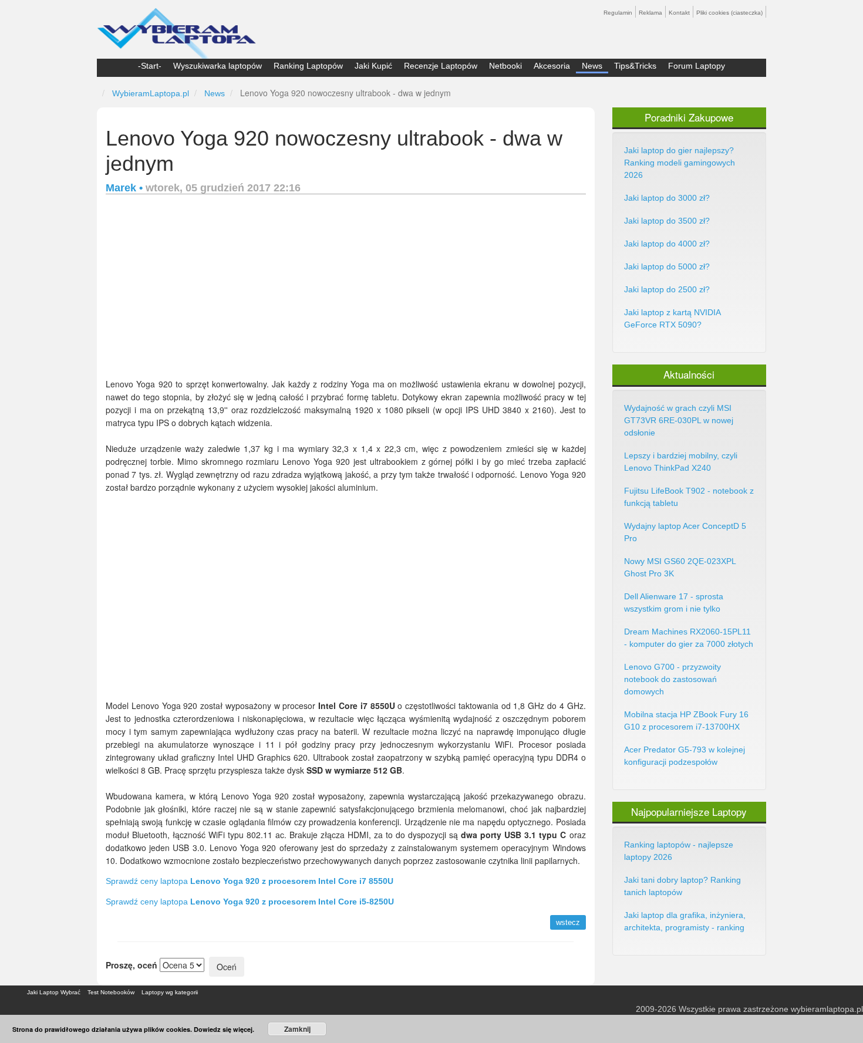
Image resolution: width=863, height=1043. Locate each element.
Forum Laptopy (696, 65)
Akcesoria (552, 65)
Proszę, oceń (131, 965)
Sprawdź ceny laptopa (249, 881)
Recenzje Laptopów (440, 65)
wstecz (568, 922)
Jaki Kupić (373, 65)
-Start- (149, 65)
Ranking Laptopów (308, 65)
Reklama (650, 12)
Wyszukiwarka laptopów (217, 65)
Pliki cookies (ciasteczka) (729, 12)
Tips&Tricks (635, 65)
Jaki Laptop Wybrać (53, 992)
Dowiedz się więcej (223, 1029)
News (592, 65)
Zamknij (297, 1029)
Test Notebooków (110, 992)
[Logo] (176, 28)
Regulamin (618, 12)
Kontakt (679, 12)
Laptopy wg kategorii (169, 992)
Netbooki (505, 65)
